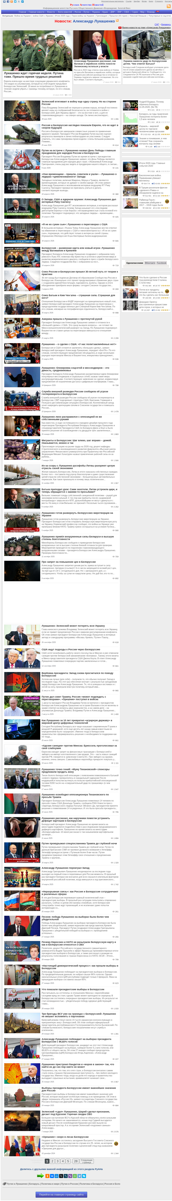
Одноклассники (134, 263)
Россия (78, 12)
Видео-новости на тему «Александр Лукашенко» (146, 27)
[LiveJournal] (66, 1176)
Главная (22, 12)
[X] (61, 1176)
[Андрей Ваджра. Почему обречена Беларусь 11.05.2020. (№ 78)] (130, 110)
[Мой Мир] (57, 1176)
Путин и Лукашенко (17, 1184)
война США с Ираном (43, 16)
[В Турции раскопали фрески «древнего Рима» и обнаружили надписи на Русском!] (130, 196)
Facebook (161, 263)
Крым (105, 12)
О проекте (159, 1)
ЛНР (119, 12)
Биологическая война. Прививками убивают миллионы (150, 178)
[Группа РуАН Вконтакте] (4, 2)
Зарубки (137, 1)
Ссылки (129, 1)
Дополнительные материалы (112, 1)
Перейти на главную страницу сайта (61, 1194)
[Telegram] (79, 1176)
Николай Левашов (138, 16)
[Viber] (70, 1176)
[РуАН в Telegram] (22, 2)
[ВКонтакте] (52, 1176)
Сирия (135, 12)
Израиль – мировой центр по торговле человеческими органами (151, 129)
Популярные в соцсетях (160, 16)
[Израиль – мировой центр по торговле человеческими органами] (130, 134)
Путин (86, 12)
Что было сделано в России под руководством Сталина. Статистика (153, 280)
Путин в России (69, 1184)
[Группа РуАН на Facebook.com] (8, 2)
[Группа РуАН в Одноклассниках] (11, 2)
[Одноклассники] (47, 1176)
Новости (51, 12)
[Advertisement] (61, 603)
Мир (142, 12)
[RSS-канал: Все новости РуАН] (169, 6)
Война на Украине (22, 16)
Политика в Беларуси (91, 1184)
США (126, 12)
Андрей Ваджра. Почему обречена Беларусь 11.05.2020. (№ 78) (151, 104)
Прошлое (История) (118, 16)
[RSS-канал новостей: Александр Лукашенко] (117, 20)
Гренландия (101, 16)
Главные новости (36, 12)
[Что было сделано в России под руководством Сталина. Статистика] (130, 285)
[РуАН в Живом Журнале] (19, 2)
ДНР (112, 12)
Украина (96, 12)
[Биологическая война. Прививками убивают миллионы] (130, 183)
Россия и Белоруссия (116, 1184)
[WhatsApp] (75, 1176)
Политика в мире (50, 1184)
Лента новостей (65, 12)
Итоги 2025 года (62, 16)
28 (76, 1161)
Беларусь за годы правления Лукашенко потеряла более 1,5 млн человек (153, 116)
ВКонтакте (150, 263)
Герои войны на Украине (83, 16)
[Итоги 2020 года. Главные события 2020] (130, 171)
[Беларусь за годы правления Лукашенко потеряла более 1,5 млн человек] (130, 122)
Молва (144, 1)
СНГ (157, 24)
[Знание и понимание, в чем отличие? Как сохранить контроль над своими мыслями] (130, 146)
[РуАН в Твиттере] (15, 2)
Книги (151, 1)
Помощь (151, 12)
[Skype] (84, 1176)
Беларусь (166, 24)
